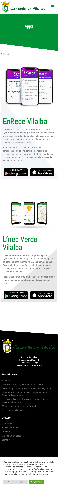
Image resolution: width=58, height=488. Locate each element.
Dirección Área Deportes (13, 410)
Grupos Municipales (11, 435)
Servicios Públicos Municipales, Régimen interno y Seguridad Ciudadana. (26, 394)
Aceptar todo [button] (36, 482)
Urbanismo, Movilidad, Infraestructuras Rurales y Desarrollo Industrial (25, 400)
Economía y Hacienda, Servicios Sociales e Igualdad (27, 388)
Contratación (8, 423)
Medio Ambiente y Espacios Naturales (20, 406)
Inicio (3, 54)
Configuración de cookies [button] (15, 482)
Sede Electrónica (10, 427)
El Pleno (6, 440)
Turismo (6, 431)
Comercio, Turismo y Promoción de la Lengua (23, 384)
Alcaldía (6, 380)
